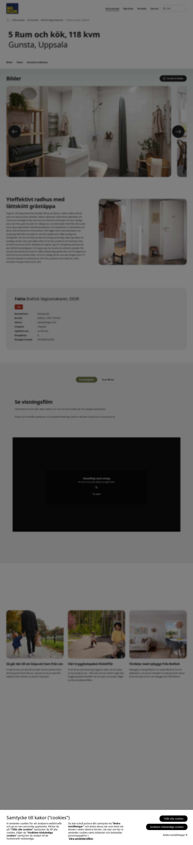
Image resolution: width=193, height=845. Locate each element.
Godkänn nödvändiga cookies (167, 826)
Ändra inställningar (174, 834)
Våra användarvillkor (81, 838)
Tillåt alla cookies (173, 818)
